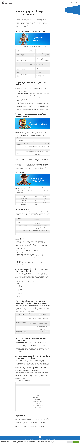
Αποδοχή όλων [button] (76, 442)
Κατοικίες (59, 2)
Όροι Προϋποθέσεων (72, 2)
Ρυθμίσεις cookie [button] (70, 442)
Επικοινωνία (64, 2)
